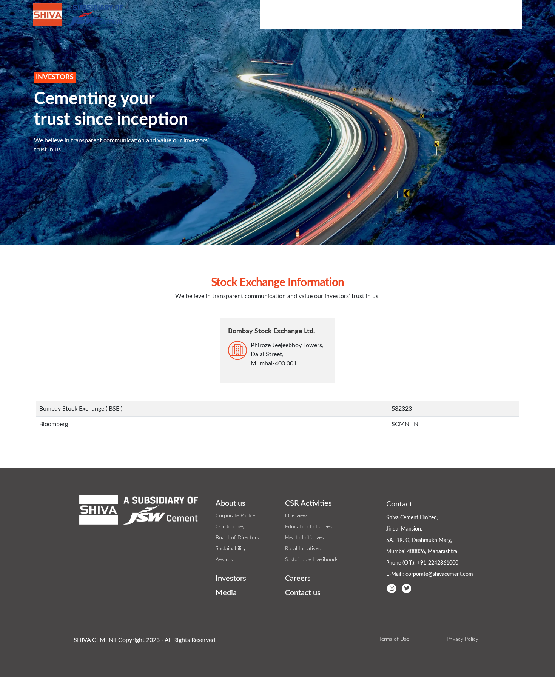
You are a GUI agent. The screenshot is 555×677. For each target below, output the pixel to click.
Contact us (303, 593)
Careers (298, 578)
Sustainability (231, 548)
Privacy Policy (462, 639)
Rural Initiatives (303, 548)
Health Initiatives (304, 537)
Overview (296, 516)
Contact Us (499, 14)
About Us (282, 14)
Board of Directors (237, 537)
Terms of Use (394, 639)
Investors (388, 14)
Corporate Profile (235, 516)
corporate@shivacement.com (439, 574)
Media (428, 14)
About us (230, 503)
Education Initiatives (308, 526)
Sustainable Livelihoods (311, 559)
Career (461, 14)
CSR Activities (334, 14)
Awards (224, 559)
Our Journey (230, 526)
